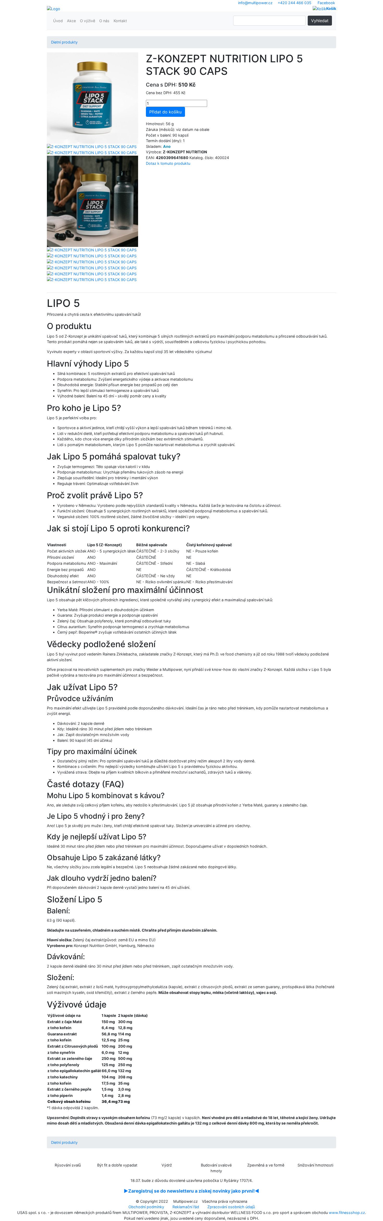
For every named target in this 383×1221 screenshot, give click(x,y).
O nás (104, 21)
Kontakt (120, 21)
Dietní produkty (64, 42)
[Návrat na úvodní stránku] (53, 8)
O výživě (87, 21)
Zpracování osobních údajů (231, 1207)
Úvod (58, 21)
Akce (71, 21)
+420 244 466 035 (294, 3)
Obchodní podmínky (146, 1207)
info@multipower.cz (255, 3)
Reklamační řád (185, 1207)
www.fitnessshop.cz (347, 1212)
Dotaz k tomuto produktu (168, 163)
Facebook (326, 3)
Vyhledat (320, 20)
